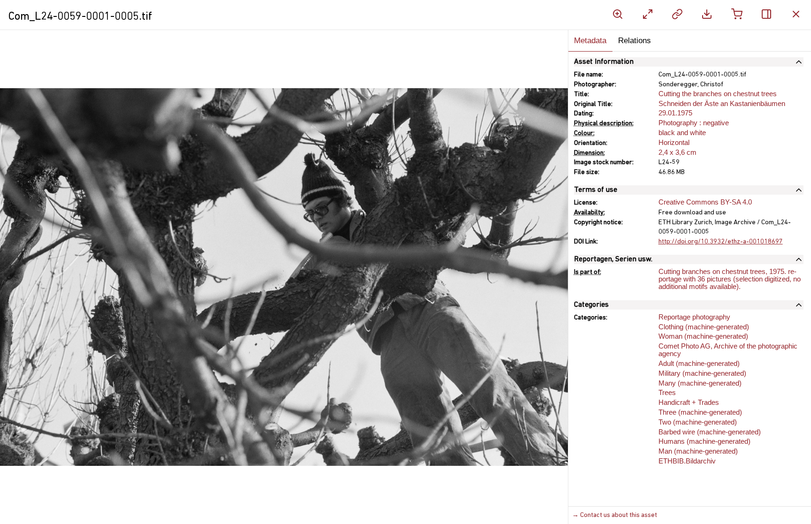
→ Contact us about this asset (614, 515)
